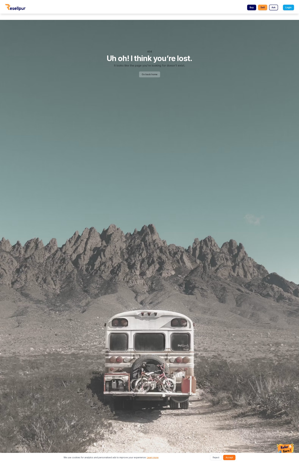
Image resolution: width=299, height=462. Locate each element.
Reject (216, 457)
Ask (273, 7)
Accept (229, 457)
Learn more (153, 457)
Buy (252, 7)
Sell (263, 7)
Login (288, 7)
